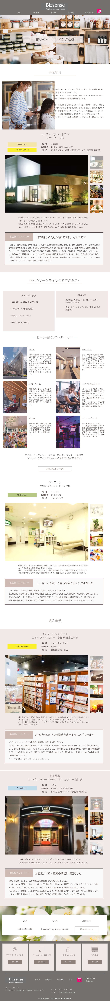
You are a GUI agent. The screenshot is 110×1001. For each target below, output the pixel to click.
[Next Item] (84, 184)
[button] (55, 469)
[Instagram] (79, 980)
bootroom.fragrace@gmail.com (54, 929)
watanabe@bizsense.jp (67, 992)
